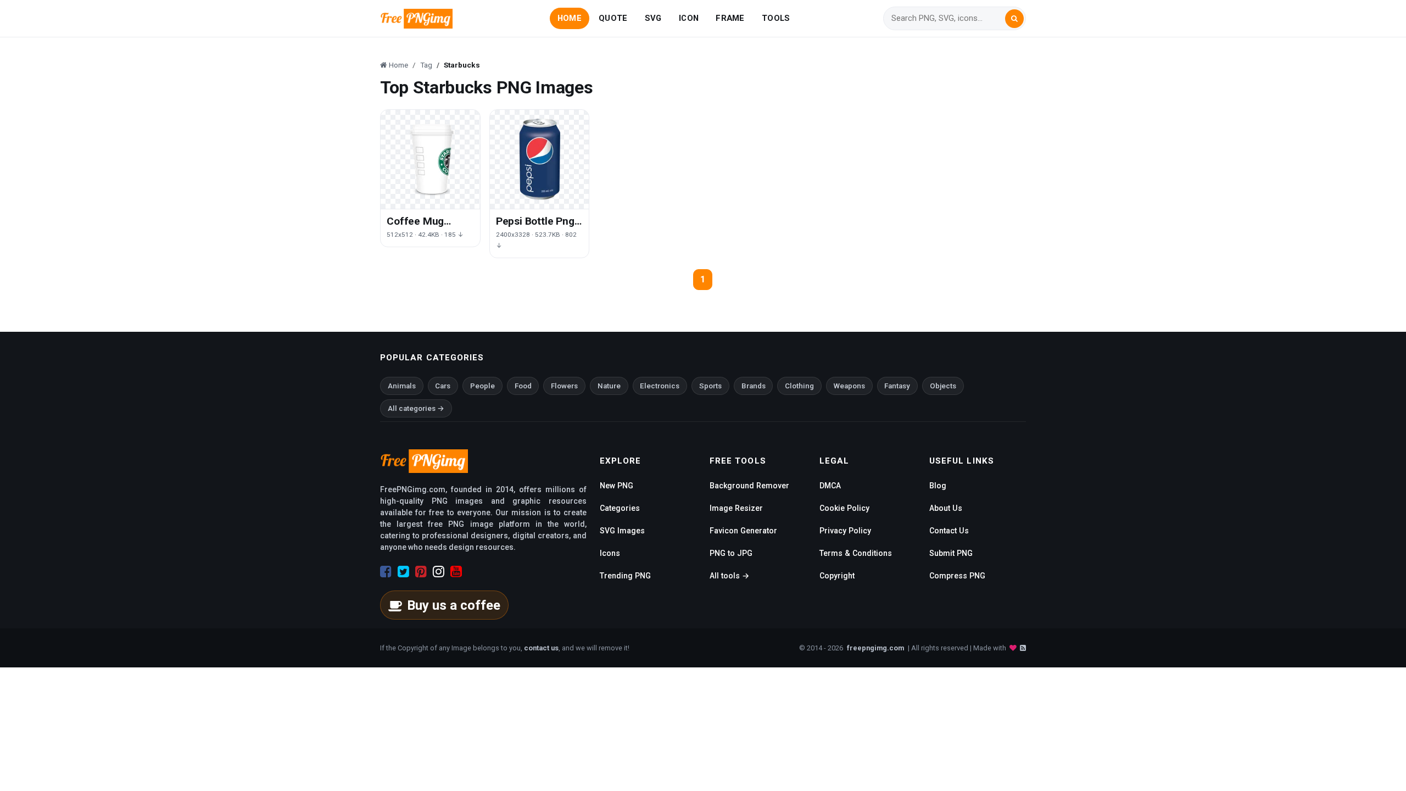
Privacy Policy (845, 530)
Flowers (564, 386)
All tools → (729, 576)
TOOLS (776, 18)
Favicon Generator (743, 530)
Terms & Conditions (855, 553)
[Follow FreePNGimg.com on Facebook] (386, 572)
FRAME (730, 18)
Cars (442, 386)
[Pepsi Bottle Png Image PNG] (539, 159)
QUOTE (613, 18)
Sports (710, 386)
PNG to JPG (731, 553)
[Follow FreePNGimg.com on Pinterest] (421, 572)
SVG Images (622, 530)
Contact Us (949, 530)
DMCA (830, 485)
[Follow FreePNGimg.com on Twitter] (403, 572)
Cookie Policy (844, 508)
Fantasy (897, 386)
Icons (610, 553)
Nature (609, 386)
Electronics (659, 386)
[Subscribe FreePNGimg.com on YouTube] (456, 572)
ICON (689, 18)
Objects (943, 386)
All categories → (416, 408)
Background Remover (749, 485)
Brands (753, 386)
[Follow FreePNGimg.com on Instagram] (438, 572)
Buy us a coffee (453, 605)
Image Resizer (736, 508)
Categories (620, 508)
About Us (945, 508)
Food (523, 386)
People (482, 386)
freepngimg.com (875, 648)
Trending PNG (625, 576)
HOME (569, 18)
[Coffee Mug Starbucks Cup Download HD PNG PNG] (430, 159)
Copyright (837, 576)
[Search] (1014, 18)
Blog (937, 485)
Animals (402, 386)
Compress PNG (957, 576)
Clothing (799, 386)
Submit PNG (951, 553)
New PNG (616, 485)
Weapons (849, 386)
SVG (653, 18)
